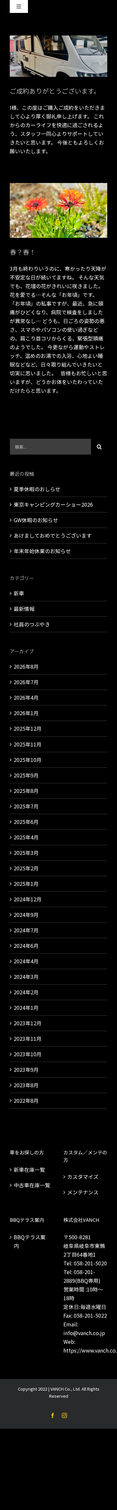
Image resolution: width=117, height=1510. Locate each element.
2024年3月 (26, 976)
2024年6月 (26, 945)
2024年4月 (26, 961)
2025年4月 (26, 837)
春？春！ (23, 252)
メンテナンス (82, 1192)
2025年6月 (26, 822)
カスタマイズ (82, 1177)
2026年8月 (26, 666)
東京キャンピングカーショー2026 (53, 504)
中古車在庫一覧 (32, 1185)
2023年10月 (28, 1054)
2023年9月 (26, 1069)
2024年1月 (26, 1007)
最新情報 (24, 609)
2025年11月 (28, 744)
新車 (19, 593)
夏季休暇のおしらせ (37, 489)
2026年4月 (26, 697)
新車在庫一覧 (29, 1169)
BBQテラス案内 (30, 1241)
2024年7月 (26, 930)
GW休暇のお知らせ (36, 520)
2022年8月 (26, 1100)
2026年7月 (26, 682)
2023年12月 (28, 1023)
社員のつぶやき (32, 624)
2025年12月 (28, 728)
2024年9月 (26, 914)
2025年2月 (26, 868)
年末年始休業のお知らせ (42, 551)
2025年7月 (26, 806)
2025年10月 (28, 760)
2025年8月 (26, 791)
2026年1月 (26, 713)
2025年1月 (26, 883)
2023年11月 (28, 1038)
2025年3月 (26, 852)
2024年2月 (26, 992)
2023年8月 (26, 1085)
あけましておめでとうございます (53, 535)
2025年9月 (26, 775)
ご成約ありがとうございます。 (55, 91)
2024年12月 (28, 899)
